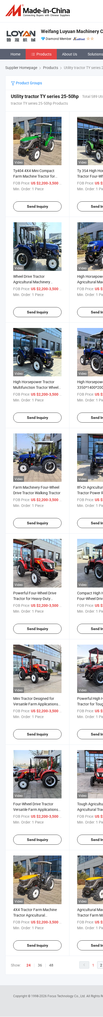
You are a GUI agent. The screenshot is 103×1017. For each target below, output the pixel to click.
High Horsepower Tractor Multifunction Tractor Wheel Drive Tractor (35, 387)
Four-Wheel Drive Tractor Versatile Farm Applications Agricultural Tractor (35, 809)
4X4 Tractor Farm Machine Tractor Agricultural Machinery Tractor (35, 915)
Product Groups (28, 82)
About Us (69, 54)
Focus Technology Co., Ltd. (67, 996)
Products (44, 54)
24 (28, 965)
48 (51, 965)
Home (15, 54)
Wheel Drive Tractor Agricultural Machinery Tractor (31, 282)
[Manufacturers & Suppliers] (38, 10)
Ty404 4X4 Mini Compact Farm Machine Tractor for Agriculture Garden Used (34, 176)
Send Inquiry (37, 206)
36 (40, 965)
